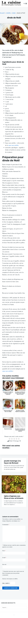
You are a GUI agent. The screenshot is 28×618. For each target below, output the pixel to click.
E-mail (4, 557)
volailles (8, 13)
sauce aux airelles (13, 145)
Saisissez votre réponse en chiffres (10, 578)
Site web (4, 564)
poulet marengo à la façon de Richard (12, 462)
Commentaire (5, 524)
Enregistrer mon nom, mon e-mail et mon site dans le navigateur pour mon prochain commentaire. (13, 573)
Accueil (2, 13)
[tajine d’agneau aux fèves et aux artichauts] (14, 484)
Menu (26, 3)
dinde (14, 13)
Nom (3, 550)
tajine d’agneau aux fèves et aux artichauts (13, 497)
